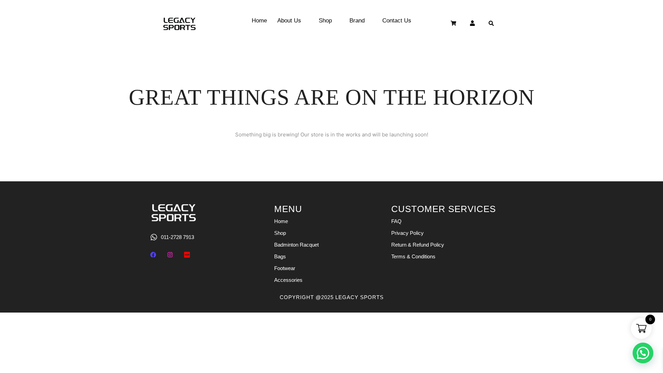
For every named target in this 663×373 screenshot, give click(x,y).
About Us (289, 20)
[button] (643, 353)
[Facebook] (153, 255)
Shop (325, 20)
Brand (357, 20)
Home (259, 20)
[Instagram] (170, 255)
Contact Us (396, 20)
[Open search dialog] (491, 24)
